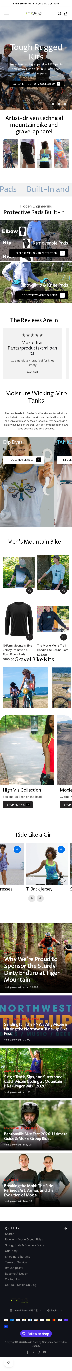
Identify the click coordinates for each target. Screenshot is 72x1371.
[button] (66, 13)
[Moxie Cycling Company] (34, 13)
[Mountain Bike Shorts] (28, 153)
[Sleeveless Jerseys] (44, 153)
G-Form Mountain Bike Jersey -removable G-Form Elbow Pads (17, 650)
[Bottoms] (61, 153)
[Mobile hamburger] (7, 13)
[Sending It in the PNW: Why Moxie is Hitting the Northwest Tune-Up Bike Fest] (36, 1020)
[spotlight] (31, 686)
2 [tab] (59, 104)
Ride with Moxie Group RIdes (24, 1239)
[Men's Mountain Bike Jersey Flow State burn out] (19, 572)
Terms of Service (16, 1262)
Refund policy (14, 1267)
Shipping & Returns (17, 1256)
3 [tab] (65, 104)
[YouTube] (44, 1352)
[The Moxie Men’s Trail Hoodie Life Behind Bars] (53, 619)
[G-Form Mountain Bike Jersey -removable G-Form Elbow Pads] (19, 619)
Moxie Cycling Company (39, 1342)
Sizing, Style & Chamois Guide (24, 1245)
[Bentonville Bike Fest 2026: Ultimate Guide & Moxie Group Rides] (36, 1125)
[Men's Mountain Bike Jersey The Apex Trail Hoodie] (53, 572)
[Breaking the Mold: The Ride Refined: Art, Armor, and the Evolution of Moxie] (36, 1180)
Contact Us (12, 1279)
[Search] (59, 13)
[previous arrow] (31, 898)
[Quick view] (29, 590)
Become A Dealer (16, 1273)
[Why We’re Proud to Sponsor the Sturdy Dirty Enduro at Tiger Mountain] (36, 958)
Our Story (11, 1250)
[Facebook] (27, 1352)
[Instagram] (33, 1352)
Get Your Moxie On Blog (20, 1284)
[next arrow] (40, 898)
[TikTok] (39, 1352)
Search (9, 1233)
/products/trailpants (38, 351)
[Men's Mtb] (11, 153)
